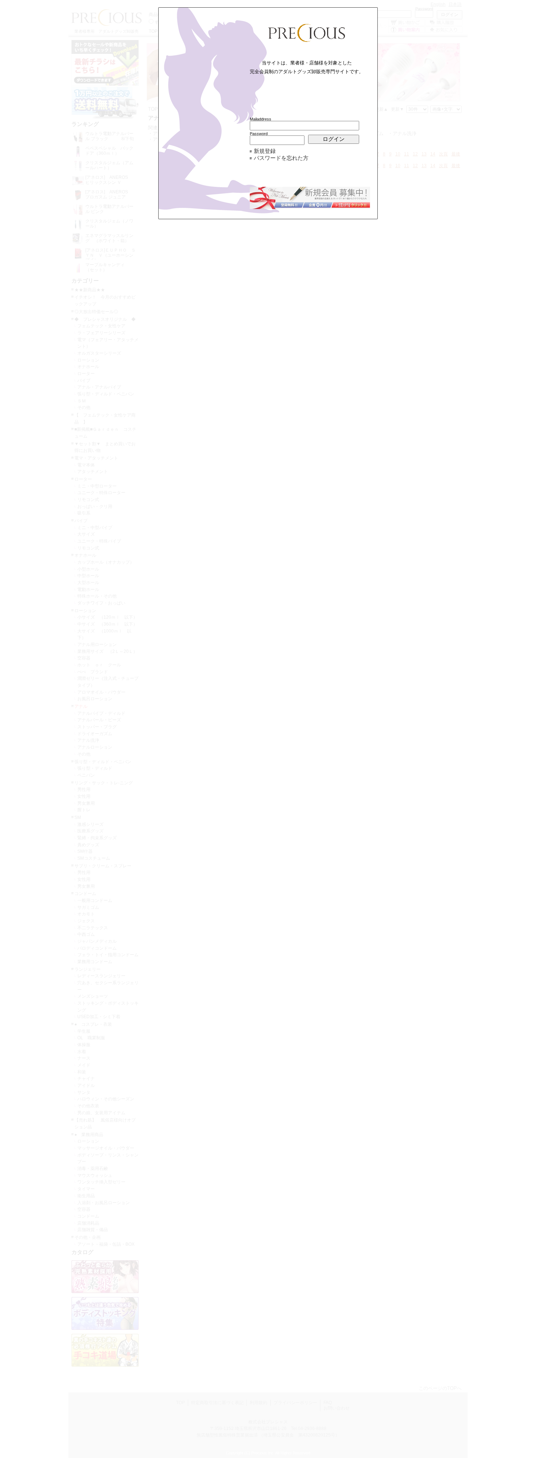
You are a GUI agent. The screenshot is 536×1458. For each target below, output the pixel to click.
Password (259, 133)
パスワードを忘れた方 (281, 158)
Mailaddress (260, 119)
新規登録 (265, 151)
